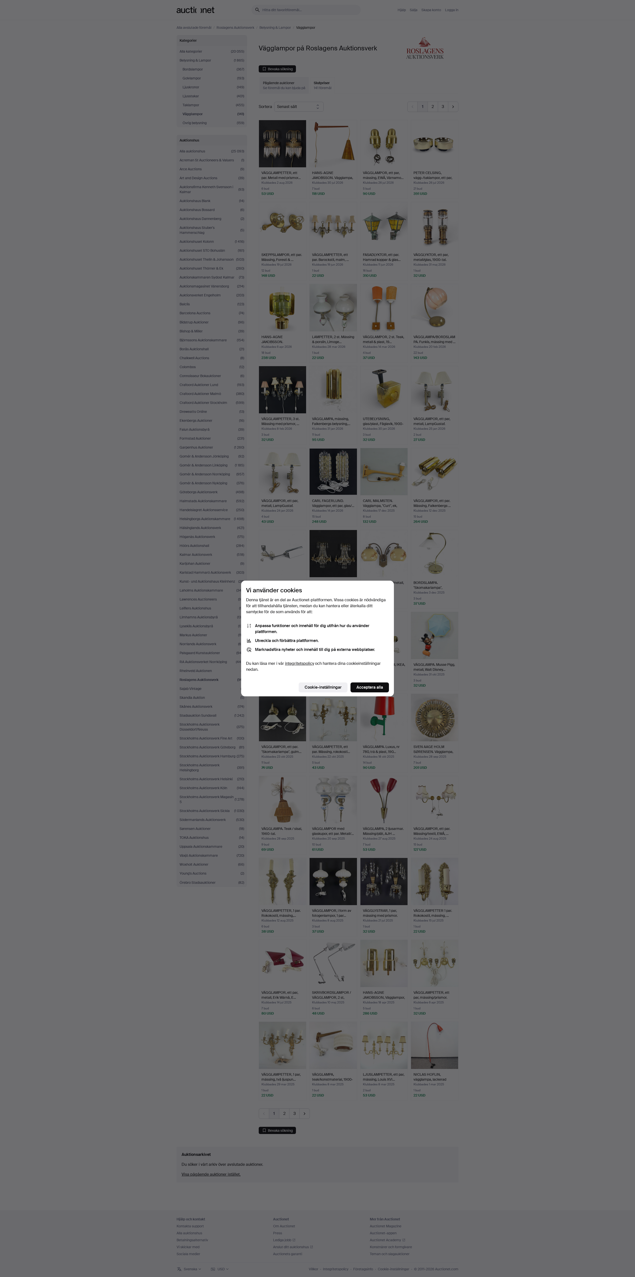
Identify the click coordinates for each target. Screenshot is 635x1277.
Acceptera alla (369, 687)
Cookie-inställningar (323, 687)
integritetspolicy (299, 663)
